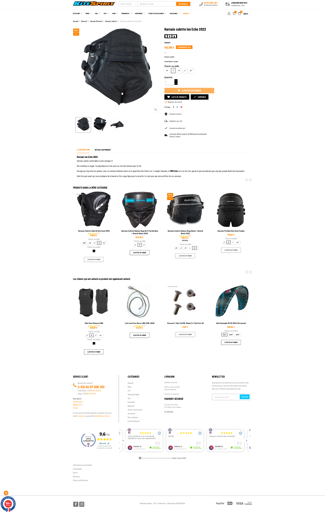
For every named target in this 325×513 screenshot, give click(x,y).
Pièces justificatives (80, 480)
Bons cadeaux (133, 417)
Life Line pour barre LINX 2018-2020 (139, 323)
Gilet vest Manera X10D (94, 323)
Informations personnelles (82, 465)
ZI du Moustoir (78, 401)
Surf (129, 398)
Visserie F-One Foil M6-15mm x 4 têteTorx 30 (185, 323)
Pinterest (181, 107)
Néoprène (131, 406)
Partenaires (162, 503)
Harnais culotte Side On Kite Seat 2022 (94, 231)
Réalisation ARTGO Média (176, 503)
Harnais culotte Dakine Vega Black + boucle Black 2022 (185, 232)
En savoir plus (168, 412)
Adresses (76, 476)
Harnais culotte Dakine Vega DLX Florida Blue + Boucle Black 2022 (139, 232)
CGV (154, 503)
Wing (129, 387)
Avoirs (75, 472)
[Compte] (249, 8)
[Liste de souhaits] (234, 14)
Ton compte (77, 461)
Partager (173, 107)
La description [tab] (83, 149)
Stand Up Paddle (133, 394)
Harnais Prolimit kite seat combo (231, 231)
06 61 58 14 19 (91, 393)
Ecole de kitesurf (134, 421)
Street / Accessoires (135, 409)
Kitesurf (130, 383)
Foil (129, 390)
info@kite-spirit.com (102, 416)
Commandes (77, 469)
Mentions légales (146, 503)
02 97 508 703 (95, 387)
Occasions (131, 413)
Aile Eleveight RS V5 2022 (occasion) (231, 323)
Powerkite (131, 402)
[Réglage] (228, 13)
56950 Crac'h (77, 404)
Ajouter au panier (189, 90)
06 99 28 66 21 (96, 390)
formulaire (81, 416)
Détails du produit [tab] (103, 149)
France (75, 408)
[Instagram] (81, 504)
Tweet (177, 107)
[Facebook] (75, 504)
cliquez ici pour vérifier (179, 458)
